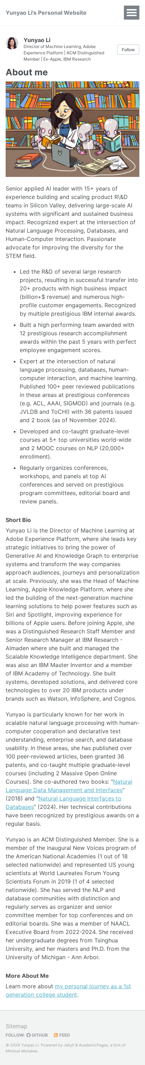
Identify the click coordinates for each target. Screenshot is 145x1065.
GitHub (39, 1035)
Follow (128, 49)
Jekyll (69, 1045)
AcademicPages (93, 1045)
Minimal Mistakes (22, 1051)
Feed (64, 1035)
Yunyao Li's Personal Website (46, 12)
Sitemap (16, 1026)
